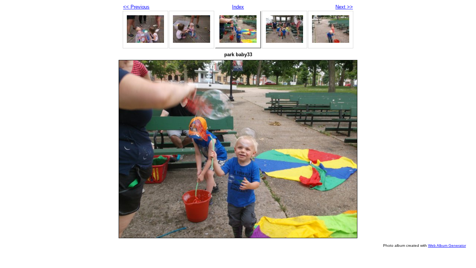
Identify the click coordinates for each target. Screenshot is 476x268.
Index (238, 7)
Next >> (344, 7)
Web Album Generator (447, 245)
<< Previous (136, 7)
